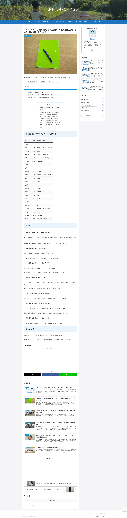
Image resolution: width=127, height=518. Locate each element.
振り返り (42, 109)
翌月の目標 (43, 127)
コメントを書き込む (50, 500)
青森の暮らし (27, 345)
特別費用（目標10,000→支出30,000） (51, 124)
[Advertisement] (50, 359)
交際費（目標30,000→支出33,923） (50, 118)
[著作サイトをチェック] (92, 50)
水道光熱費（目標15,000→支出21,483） (52, 122)
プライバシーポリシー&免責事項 (97, 513)
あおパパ (92, 39)
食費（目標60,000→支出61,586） (50, 114)
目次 (48, 104)
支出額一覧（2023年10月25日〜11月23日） (50, 107)
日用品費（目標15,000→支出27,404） (51, 116)
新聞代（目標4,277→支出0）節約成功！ (52, 112)
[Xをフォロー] (93, 50)
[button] (102, 116)
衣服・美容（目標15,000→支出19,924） (52, 120)
